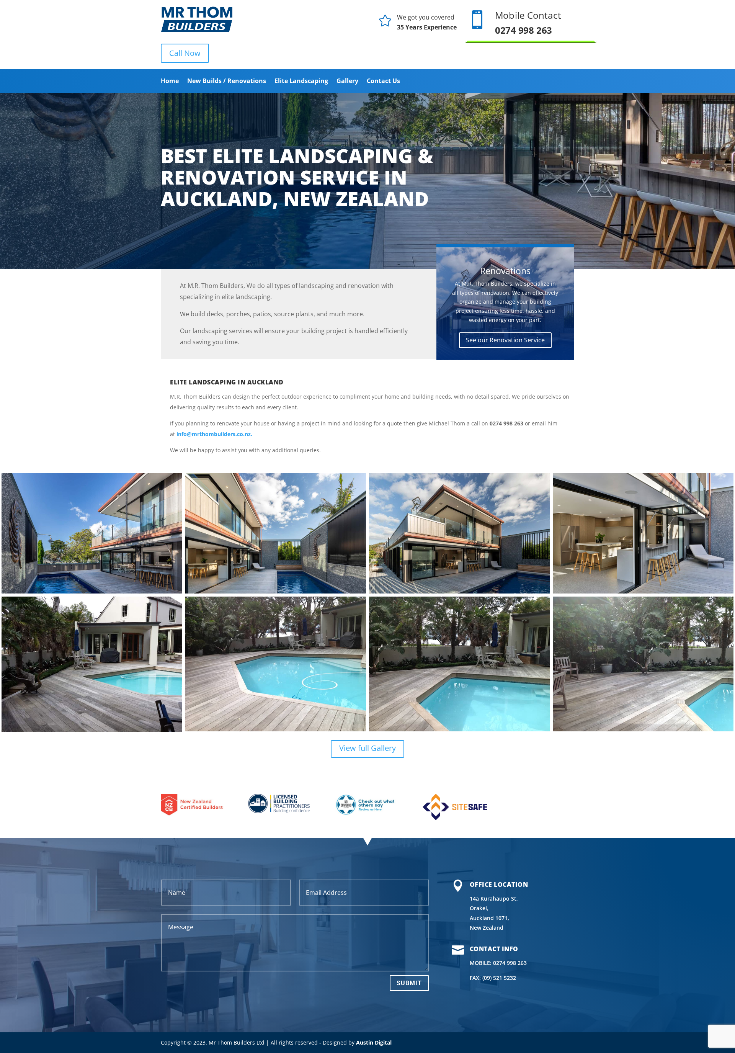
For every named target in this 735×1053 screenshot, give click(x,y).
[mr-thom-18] (92, 591)
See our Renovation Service (505, 340)
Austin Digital (374, 1042)
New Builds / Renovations (226, 81)
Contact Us (383, 81)
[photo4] (643, 729)
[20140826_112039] (92, 730)
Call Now (185, 53)
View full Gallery (367, 748)
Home (170, 81)
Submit (409, 983)
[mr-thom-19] (275, 591)
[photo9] (275, 729)
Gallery (347, 81)
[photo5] (459, 729)
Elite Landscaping (301, 81)
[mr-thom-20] (459, 591)
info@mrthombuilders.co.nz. (214, 434)
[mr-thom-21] (643, 591)
